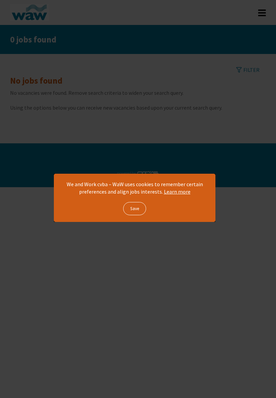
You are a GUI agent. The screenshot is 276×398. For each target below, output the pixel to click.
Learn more (177, 191)
